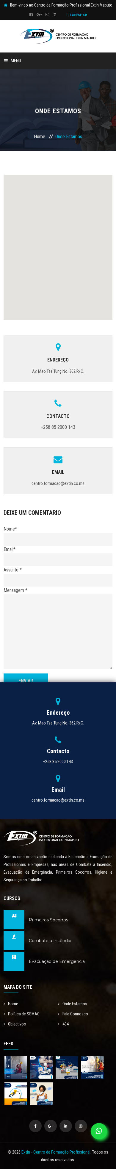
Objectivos (17, 1024)
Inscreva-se (76, 14)
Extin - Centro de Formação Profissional (55, 1152)
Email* (9, 549)
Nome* (10, 529)
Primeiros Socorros (48, 920)
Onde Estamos (74, 1003)
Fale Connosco (75, 1014)
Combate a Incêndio (50, 940)
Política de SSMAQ (24, 1014)
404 (65, 1024)
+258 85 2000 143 (58, 427)
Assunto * (13, 570)
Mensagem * (15, 590)
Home (39, 136)
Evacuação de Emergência (57, 961)
